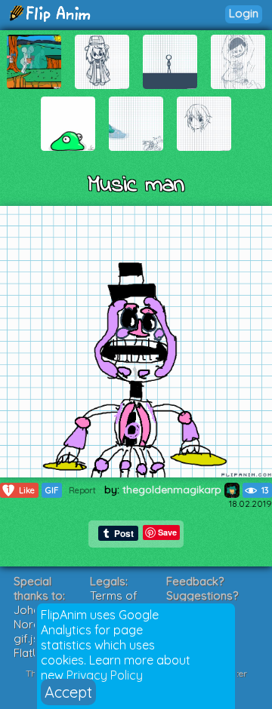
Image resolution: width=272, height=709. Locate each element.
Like (21, 490)
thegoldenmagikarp (173, 489)
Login (243, 13)
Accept (68, 692)
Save (167, 532)
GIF (51, 490)
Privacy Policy (104, 675)
